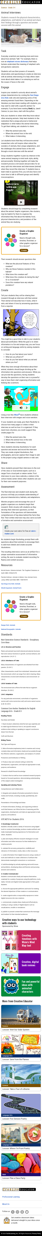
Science (5, 1026)
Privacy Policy (36, 1233)
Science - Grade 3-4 (8, 8)
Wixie (17, 415)
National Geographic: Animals (11, 629)
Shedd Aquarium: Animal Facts (11, 588)
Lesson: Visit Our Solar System (15, 1030)
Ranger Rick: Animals (8, 625)
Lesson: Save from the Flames (15, 1059)
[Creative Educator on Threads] (21, 1211)
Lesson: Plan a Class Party (13, 1178)
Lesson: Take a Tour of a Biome (16, 1089)
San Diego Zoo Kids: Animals (10, 584)
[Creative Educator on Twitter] (12, 1211)
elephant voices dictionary (18, 61)
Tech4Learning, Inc (12, 1233)
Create (24, 250)
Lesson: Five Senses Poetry (14, 1119)
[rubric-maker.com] (7, 528)
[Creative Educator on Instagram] (17, 1211)
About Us (5, 1204)
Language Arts (7, 1056)
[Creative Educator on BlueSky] (26, 1211)
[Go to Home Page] (21, 2)
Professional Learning (11, 1197)
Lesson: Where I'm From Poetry (16, 1148)
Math (4, 1175)
